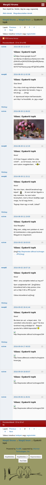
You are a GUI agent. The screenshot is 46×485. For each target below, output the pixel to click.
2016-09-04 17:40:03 (22, 346)
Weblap (4, 107)
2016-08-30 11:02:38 (22, 74)
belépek (19, 34)
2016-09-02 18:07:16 (22, 268)
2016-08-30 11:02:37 (22, 47)
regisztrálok (30, 34)
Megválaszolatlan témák (22, 13)
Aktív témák (7, 13)
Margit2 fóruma (10, 4)
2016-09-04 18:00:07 (22, 372)
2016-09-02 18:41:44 (22, 307)
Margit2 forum (25, 20)
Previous (12, 27)
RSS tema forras (11, 38)
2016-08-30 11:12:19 (22, 146)
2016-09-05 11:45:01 (22, 397)
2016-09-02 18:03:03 (22, 242)
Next (11, 30)
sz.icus (3, 46)
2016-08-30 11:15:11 (22, 176)
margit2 (4, 74)
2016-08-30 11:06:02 (22, 111)
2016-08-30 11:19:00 (22, 216)
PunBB (18, 449)
